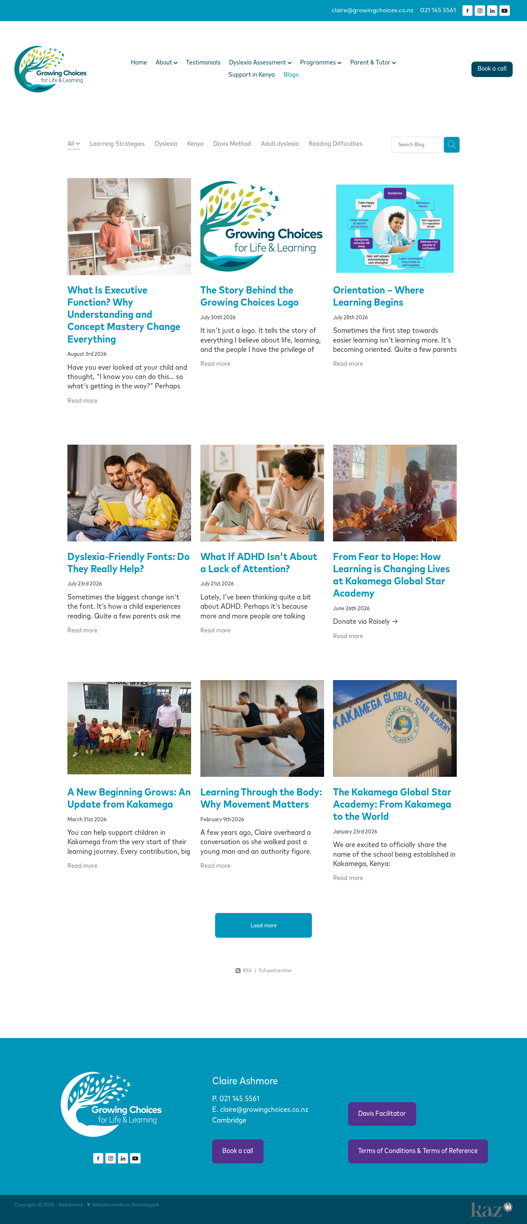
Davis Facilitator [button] (382, 1113)
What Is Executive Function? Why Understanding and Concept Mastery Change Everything (123, 315)
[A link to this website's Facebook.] (467, 10)
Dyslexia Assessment (258, 62)
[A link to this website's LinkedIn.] (492, 10)
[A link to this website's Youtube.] (504, 10)
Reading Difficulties (335, 144)
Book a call (492, 69)
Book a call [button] (237, 1151)
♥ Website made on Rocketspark (122, 1205)
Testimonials (203, 62)
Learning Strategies (117, 144)
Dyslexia (166, 144)
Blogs (291, 75)
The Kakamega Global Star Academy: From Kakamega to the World (392, 804)
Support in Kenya (251, 75)
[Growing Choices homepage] (64, 69)
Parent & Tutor (371, 62)
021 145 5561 (240, 1099)
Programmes (318, 62)
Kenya (195, 144)
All (71, 144)
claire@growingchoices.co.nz (373, 10)
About (165, 62)
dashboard (70, 1205)
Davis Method (232, 144)
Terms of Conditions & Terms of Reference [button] (418, 1151)
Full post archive (275, 971)
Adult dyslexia (280, 144)
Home (139, 62)
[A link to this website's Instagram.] (480, 10)
